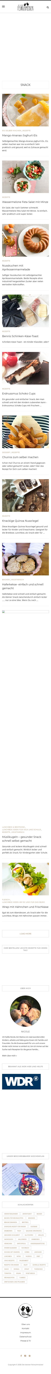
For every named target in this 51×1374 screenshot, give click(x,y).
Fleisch (6, 900)
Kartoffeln (21, 1243)
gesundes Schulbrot (12, 1235)
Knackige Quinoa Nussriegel (20, 520)
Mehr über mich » (9, 1055)
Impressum (25, 1332)
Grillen (41, 1235)
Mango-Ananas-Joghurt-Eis (19, 135)
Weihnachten (9, 1277)
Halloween (22, 1239)
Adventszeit (27, 1214)
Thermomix (38, 1269)
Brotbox (25, 1222)
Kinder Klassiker (10, 1248)
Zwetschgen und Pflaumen (14, 1282)
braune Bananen (10, 1222)
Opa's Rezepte (9, 1260)
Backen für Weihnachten (13, 1218)
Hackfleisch (8, 1239)
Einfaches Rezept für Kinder (15, 1226)
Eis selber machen (11, 131)
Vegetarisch (17, 580)
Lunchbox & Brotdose (13, 827)
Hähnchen (8, 1243)
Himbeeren (35, 1239)
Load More (25, 933)
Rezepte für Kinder (11, 1265)
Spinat (26, 1269)
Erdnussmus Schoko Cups (18, 393)
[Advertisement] (25, 53)
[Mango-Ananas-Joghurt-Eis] (25, 110)
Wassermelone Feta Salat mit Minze (25, 202)
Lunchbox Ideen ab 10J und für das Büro (23, 902)
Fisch (19, 1231)
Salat (26, 1265)
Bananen (31, 1218)
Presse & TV (25, 1341)
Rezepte (27, 131)
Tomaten (7, 1273)
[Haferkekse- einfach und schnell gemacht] (25, 559)
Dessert (6, 452)
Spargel (16, 1269)
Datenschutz (25, 1336)
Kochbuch (25, 1248)
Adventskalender (11, 1214)
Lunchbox (8, 1256)
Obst (38, 1256)
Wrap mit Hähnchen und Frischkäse (25, 907)
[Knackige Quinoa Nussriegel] (25, 495)
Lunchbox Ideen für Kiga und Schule (21, 830)
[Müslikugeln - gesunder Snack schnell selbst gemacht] (25, 716)
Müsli (19, 1256)
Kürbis (27, 1252)
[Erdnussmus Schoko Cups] (25, 368)
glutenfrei (29, 1235)
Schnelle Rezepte (39, 1265)
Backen (6, 580)
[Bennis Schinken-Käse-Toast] (25, 310)
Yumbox (22, 1277)
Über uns (25, 1324)
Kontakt (25, 1328)
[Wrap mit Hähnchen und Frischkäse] (25, 879)
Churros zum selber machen (20, 457)
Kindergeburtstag (37, 1243)
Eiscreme (34, 1226)
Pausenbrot (23, 1260)
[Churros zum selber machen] (25, 431)
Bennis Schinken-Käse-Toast (20, 336)
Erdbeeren (8, 1231)
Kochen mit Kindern (12, 1252)
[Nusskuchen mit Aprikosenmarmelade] (25, 240)
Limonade (38, 1252)
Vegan (18, 1273)
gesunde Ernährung (34, 1231)
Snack (25, 85)
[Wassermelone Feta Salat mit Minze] (25, 176)
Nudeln (29, 1256)
